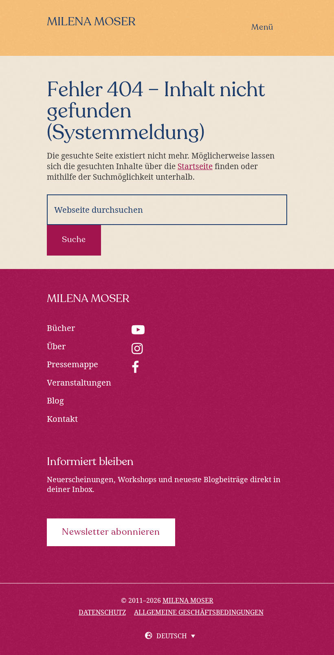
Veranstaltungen (79, 382)
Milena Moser (91, 22)
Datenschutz (102, 612)
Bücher (61, 327)
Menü (262, 28)
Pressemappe (72, 364)
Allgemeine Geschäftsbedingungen (199, 612)
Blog (55, 400)
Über (56, 346)
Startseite (195, 166)
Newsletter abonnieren (111, 532)
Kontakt (62, 418)
